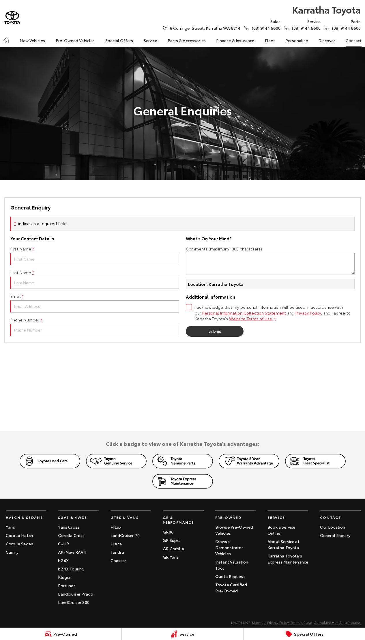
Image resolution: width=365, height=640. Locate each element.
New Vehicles (32, 40)
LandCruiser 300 (73, 602)
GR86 (168, 532)
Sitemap (259, 622)
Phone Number (26, 320)
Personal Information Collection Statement (244, 313)
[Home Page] (12, 17)
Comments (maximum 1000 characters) (224, 249)
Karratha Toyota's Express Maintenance (287, 559)
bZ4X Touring (71, 569)
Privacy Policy (308, 313)
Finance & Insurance (235, 40)
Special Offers (119, 40)
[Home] (6, 40)
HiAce (116, 544)
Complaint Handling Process (337, 622)
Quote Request (230, 576)
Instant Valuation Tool (231, 565)
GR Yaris (171, 557)
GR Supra (172, 540)
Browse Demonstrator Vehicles (229, 547)
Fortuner (66, 585)
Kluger (64, 577)
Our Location (332, 527)
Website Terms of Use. (251, 318)
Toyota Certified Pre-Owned (231, 588)
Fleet (270, 40)
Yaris (10, 527)
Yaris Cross (68, 527)
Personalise (296, 40)
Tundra (117, 552)
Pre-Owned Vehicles (75, 40)
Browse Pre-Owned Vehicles (234, 530)
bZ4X (63, 560)
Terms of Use (301, 622)
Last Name (22, 272)
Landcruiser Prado (75, 594)
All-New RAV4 (72, 552)
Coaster (118, 560)
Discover (326, 40)
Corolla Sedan (19, 544)
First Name (22, 249)
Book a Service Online (281, 530)
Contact (354, 40)
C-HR (63, 544)
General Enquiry (335, 535)
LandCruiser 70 (125, 535)
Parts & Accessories (187, 40)
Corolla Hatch (19, 535)
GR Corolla (173, 548)
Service (150, 40)
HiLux (116, 527)
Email (17, 296)
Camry (12, 552)
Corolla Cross (71, 535)
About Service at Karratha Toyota (283, 544)
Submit (215, 331)
